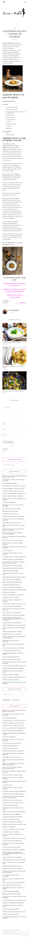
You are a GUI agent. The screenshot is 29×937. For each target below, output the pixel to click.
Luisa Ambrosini (14, 310)
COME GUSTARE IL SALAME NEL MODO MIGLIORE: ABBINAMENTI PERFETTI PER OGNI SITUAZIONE (13, 619)
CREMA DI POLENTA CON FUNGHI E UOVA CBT (13, 677)
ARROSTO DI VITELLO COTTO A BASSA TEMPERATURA (14, 290)
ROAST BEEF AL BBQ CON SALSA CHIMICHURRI (13, 557)
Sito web (4, 434)
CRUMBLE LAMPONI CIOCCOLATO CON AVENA (14, 625)
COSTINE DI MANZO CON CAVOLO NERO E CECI (14, 665)
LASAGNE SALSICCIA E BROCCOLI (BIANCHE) (13, 516)
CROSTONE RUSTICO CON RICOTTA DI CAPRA (13, 486)
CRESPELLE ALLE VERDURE (8, 592)
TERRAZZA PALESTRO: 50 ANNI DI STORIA (12, 568)
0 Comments (5, 302)
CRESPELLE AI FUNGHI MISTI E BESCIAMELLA (13, 668)
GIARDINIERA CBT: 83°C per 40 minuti (11, 522)
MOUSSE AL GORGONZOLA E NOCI (11, 584)
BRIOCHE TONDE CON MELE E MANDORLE (12, 496)
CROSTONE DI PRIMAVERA (9, 502)
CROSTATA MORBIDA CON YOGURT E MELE (13, 488)
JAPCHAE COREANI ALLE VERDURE (10, 657)
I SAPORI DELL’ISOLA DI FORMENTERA (11, 579)
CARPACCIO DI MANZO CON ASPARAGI (12, 587)
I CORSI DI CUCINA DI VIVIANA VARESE (12, 606)
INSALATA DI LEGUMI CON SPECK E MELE (12, 582)
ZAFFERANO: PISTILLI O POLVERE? (10, 597)
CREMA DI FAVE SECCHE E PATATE (11, 342)
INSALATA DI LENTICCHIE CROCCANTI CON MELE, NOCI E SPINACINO (13, 529)
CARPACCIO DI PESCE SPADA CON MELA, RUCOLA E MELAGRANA (12, 533)
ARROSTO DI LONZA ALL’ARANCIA (14, 296)
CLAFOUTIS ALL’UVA (7, 550)
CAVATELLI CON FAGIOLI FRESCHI (10, 679)
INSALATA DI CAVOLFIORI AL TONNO (11, 659)
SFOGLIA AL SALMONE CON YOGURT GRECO (13, 595)
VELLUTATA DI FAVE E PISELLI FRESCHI (11, 508)
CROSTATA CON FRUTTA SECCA (10, 513)
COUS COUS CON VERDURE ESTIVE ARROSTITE (14, 493)
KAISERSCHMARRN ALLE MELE (9, 483)
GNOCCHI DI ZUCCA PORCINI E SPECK (12, 391)
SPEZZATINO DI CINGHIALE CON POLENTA (14, 284)
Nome (4, 423)
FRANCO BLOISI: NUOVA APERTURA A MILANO (13, 577)
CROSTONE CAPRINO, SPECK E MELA (11, 650)
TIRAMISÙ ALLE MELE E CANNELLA (10, 570)
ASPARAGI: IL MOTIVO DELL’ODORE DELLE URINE (14, 589)
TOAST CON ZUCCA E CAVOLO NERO (11, 612)
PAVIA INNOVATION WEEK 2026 (10, 511)
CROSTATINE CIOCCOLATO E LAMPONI (12, 565)
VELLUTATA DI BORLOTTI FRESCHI (10, 674)
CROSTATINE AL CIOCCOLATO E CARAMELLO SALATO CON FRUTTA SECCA (13, 562)
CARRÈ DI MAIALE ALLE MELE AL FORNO (12, 631)
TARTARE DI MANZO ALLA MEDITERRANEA (12, 559)
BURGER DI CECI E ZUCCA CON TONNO (12, 634)
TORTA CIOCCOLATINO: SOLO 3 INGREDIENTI (13, 648)
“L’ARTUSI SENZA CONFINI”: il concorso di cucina (13, 603)
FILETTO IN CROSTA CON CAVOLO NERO (12, 540)
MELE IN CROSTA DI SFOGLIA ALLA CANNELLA (13, 615)
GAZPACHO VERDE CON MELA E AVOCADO (13, 491)
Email (4, 429)
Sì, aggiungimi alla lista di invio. (5, 450)
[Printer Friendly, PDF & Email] (6, 301)
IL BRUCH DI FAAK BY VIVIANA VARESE (11, 622)
